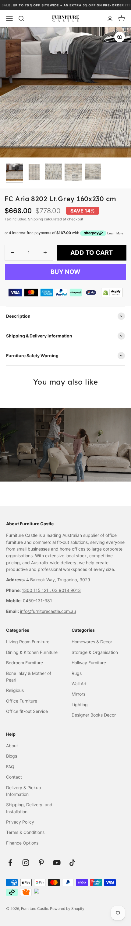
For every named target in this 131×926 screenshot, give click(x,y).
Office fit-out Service (27, 711)
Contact (14, 776)
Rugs (77, 673)
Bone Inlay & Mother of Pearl (28, 676)
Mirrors (78, 693)
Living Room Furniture (27, 641)
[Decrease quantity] (12, 252)
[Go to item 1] (14, 173)
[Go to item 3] (53, 173)
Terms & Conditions (25, 832)
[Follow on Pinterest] (41, 863)
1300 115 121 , (37, 590)
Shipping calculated (45, 219)
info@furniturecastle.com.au (48, 611)
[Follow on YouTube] (57, 863)
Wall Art (79, 683)
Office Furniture (21, 700)
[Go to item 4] (73, 173)
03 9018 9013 (66, 590)
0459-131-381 (37, 600)
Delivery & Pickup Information (23, 791)
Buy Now (65, 271)
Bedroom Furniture (24, 662)
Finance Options (22, 842)
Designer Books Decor (94, 714)
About (12, 745)
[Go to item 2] (34, 173)
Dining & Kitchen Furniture (32, 652)
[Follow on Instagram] (26, 863)
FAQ (10, 766)
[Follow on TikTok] (72, 863)
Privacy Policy (20, 821)
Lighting (80, 704)
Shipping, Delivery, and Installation (29, 808)
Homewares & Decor (92, 641)
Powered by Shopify (67, 908)
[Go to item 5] (92, 173)
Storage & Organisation (95, 652)
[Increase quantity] (45, 252)
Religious (15, 690)
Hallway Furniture (89, 662)
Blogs (11, 755)
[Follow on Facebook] (10, 863)
